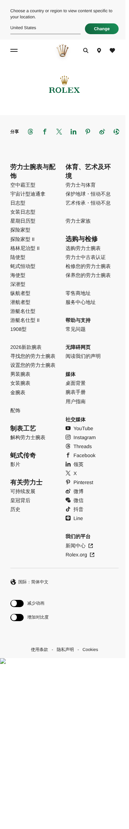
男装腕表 (20, 374)
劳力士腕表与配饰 (33, 171)
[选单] (15, 50)
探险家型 (20, 230)
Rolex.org (76, 554)
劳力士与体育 (81, 185)
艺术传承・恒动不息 (88, 203)
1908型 (18, 329)
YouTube (83, 428)
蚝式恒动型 (22, 266)
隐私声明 (65, 649)
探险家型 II (22, 239)
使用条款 (39, 649)
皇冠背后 (20, 500)
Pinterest (83, 482)
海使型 (17, 275)
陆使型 (17, 257)
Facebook (84, 455)
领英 (78, 464)
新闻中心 (76, 545)
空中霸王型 (22, 185)
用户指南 (76, 401)
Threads (82, 446)
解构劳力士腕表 (28, 437)
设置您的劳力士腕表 (33, 365)
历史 (15, 509)
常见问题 (76, 329)
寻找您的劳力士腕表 (33, 356)
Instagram (84, 437)
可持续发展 (22, 491)
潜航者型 (20, 302)
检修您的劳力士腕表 (88, 266)
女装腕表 (20, 383)
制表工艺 (23, 428)
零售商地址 (78, 293)
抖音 (78, 509)
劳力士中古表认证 (86, 257)
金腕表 (17, 392)
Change (102, 28)
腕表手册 (76, 392)
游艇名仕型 (22, 311)
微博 (78, 491)
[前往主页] (62, 50)
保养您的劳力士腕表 (88, 275)
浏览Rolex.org (62, 747)
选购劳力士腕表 (83, 248)
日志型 (17, 203)
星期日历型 (22, 221)
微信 (78, 500)
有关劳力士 (26, 482)
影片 (15, 464)
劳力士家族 (78, 221)
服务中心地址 (81, 302)
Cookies (90, 649)
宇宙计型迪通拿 (28, 194)
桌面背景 (76, 383)
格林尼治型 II (25, 248)
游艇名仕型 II (25, 320)
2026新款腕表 (26, 347)
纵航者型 (20, 293)
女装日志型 (22, 212)
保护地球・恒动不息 (88, 194)
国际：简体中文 (33, 581)
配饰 (15, 410)
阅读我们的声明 (83, 356)
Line (78, 518)
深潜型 (17, 284)
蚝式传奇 (23, 455)
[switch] (29, 603)
